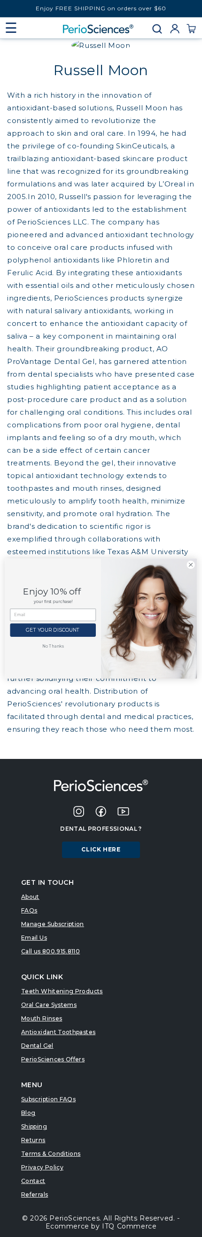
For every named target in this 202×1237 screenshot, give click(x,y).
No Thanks (52, 646)
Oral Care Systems (49, 1004)
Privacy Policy (42, 1167)
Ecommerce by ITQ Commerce (101, 1226)
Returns (33, 1140)
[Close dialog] (190, 564)
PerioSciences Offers (53, 1059)
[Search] (160, 28)
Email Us (34, 937)
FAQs (29, 910)
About (30, 896)
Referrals (34, 1194)
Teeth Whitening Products (62, 991)
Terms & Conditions (50, 1153)
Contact (33, 1180)
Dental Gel (37, 1045)
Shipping (34, 1126)
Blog (28, 1112)
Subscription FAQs (48, 1099)
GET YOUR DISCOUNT (53, 630)
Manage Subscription (52, 924)
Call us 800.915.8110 (50, 951)
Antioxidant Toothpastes (58, 1032)
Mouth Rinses (41, 1018)
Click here (100, 849)
